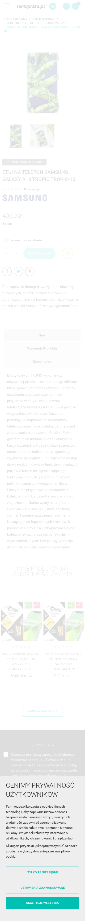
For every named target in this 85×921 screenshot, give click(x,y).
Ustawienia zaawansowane (43, 887)
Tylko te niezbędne (42, 872)
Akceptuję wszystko (42, 903)
